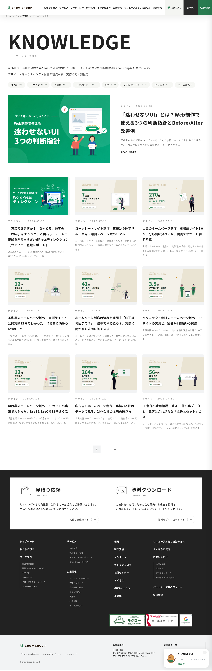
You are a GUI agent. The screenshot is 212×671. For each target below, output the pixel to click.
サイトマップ (71, 654)
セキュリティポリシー (51, 654)
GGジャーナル (122, 588)
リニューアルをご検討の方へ (169, 541)
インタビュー (104, 7)
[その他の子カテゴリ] (68, 85)
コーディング (27, 577)
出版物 (72, 596)
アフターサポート (29, 586)
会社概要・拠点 (76, 587)
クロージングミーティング (33, 582)
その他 (59, 84)
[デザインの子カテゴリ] (47, 85)
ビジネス (161, 84)
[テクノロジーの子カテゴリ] (97, 85)
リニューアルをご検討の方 (137, 7)
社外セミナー (121, 572)
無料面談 (159, 568)
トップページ (27, 541)
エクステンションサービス (81, 557)
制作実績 (90, 7)
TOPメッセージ (76, 583)
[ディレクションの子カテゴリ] (147, 85)
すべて (16, 84)
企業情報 (117, 7)
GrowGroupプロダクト (80, 561)
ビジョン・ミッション (79, 578)
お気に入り (176, 7)
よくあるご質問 (161, 549)
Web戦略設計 (28, 563)
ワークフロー (77, 7)
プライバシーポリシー (29, 654)
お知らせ (119, 580)
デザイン (36, 84)
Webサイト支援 (76, 552)
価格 (116, 541)
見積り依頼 (205, 7)
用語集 (118, 595)
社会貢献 (73, 601)
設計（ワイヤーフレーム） (33, 568)
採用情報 (157, 7)
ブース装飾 (185, 84)
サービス (63, 7)
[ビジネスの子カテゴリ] (170, 85)
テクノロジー (85, 84)
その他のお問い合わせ (165, 577)
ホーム (8, 16)
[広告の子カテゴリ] (116, 85)
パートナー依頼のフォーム (167, 587)
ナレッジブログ (22, 16)
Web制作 (74, 548)
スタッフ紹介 (75, 592)
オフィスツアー (76, 605)
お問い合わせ (160, 557)
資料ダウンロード (163, 573)
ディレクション (133, 84)
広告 (108, 84)
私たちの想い (50, 7)
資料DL (190, 7)
